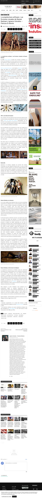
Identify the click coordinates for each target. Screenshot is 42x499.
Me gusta (38, 40)
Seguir (39, 45)
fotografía (24, 313)
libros (2, 387)
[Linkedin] (38, 1)
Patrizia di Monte (3, 316)
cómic (22, 73)
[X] (11, 29)
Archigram (14, 281)
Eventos (30, 168)
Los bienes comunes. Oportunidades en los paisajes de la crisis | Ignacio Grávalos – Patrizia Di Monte (10, 437)
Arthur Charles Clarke (16, 313)
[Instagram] (36, 1)
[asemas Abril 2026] (35, 81)
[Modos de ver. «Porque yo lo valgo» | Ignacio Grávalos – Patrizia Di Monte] (24, 431)
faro (22, 387)
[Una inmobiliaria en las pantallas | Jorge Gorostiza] (11, 386)
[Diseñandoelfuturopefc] (35, 156)
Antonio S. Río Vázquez (35, 278)
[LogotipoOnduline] (35, 31)
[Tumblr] (33, 2)
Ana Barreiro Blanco (37, 264)
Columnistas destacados (33, 245)
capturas (4, 13)
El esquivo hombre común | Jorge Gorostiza (10, 401)
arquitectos (8, 13)
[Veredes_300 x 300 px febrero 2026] (35, 138)
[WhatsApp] (16, 29)
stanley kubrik (21, 316)
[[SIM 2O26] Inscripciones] (35, 180)
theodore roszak (3, 318)
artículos (2, 420)
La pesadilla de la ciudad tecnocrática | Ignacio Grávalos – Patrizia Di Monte (17, 436)
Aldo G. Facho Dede (36, 289)
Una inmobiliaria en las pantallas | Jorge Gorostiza (10, 390)
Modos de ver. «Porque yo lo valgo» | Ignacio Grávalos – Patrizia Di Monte (24, 436)
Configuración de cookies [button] (6, 496)
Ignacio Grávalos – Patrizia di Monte (9, 26)
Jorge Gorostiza (36, 248)
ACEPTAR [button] (14, 496)
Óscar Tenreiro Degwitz (36, 274)
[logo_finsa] (35, 26)
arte (22, 432)
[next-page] (3, 410)
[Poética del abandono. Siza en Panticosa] (4, 386)
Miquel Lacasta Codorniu (36, 253)
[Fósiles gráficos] (17, 386)
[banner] (35, 216)
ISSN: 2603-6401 (25, 485)
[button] (40, 10)
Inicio (1, 13)
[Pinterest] (39, 1)
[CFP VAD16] (35, 198)
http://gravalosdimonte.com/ (14, 337)
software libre (15, 316)
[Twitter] (35, 1)
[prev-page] (1, 410)
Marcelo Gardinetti (36, 281)
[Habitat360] (35, 117)
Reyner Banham (8, 59)
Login (26, 459)
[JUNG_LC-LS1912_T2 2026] (35, 63)
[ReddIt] (21, 29)
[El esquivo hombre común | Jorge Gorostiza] (11, 397)
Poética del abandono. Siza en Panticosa (3, 390)
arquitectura (10, 313)
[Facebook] (33, 1)
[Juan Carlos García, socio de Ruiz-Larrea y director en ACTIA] (24, 397)
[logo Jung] (35, 20)
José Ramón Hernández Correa (36, 257)
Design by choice (19, 304)
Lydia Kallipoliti (12, 308)
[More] (24, 29)
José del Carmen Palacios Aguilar (36, 286)
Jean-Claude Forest (13, 75)
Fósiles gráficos (16, 389)
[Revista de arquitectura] (8, 7)
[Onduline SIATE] (35, 99)
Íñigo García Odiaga (37, 269)
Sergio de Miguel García (36, 294)
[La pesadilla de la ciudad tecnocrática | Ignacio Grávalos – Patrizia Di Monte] (17, 431)
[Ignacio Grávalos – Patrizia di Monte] (1, 26)
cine (8, 14)
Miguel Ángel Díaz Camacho (36, 261)
